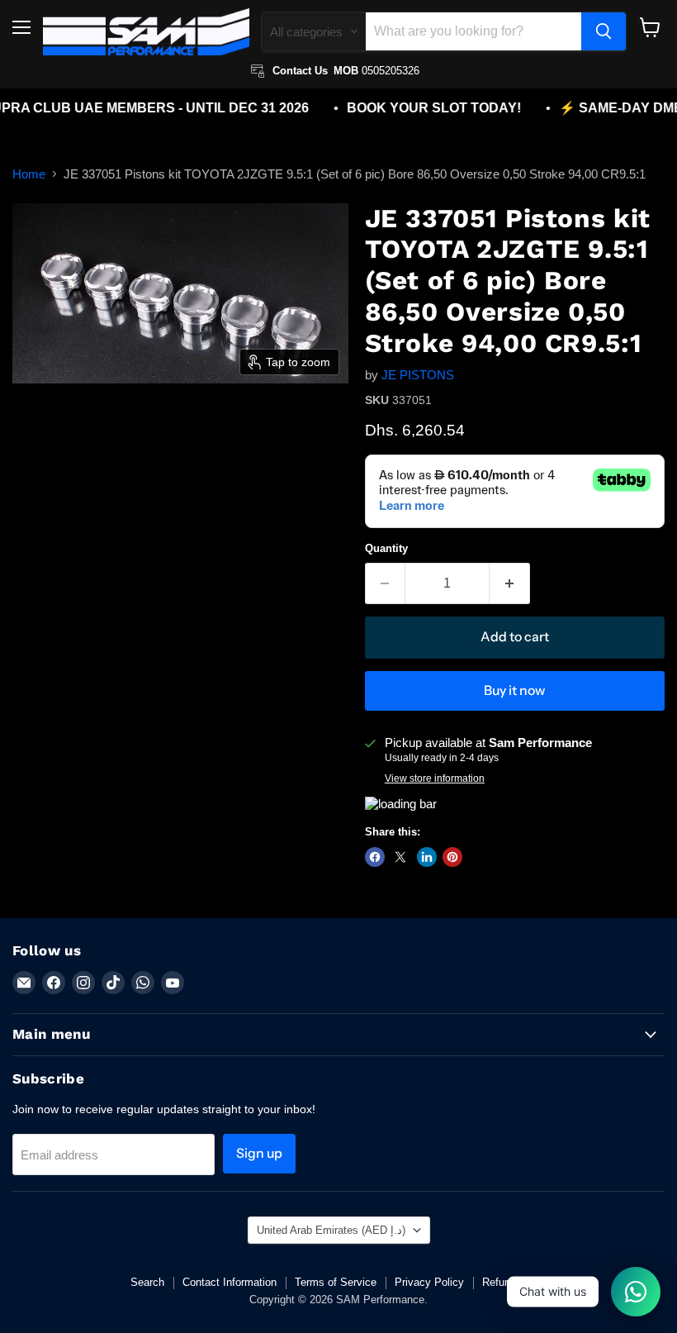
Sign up (259, 1153)
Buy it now (514, 690)
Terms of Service (335, 1282)
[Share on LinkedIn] (427, 857)
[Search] (603, 31)
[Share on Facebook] (375, 857)
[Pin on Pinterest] (452, 857)
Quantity (386, 548)
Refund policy (514, 1282)
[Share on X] (400, 857)
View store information (435, 778)
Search (147, 1282)
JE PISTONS (417, 375)
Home (28, 174)
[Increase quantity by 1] (510, 583)
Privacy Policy (429, 1282)
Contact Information (229, 1282)
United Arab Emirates (331, 1230)
